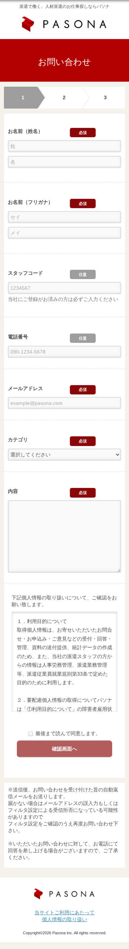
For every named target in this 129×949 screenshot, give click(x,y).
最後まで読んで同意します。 (68, 733)
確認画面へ (64, 749)
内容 (13, 491)
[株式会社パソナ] (64, 894)
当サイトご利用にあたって (64, 912)
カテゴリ (18, 439)
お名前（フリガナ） (30, 202)
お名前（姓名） (25, 131)
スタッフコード (25, 273)
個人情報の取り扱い (64, 919)
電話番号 (18, 337)
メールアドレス (25, 388)
